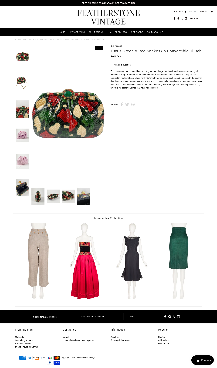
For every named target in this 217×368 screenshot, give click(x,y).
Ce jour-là (19, 336)
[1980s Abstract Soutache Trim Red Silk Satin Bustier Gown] (85, 298)
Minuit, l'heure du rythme (26, 346)
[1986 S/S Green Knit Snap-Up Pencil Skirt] (178, 298)
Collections (96, 32)
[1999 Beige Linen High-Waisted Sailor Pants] (38, 298)
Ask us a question (122, 64)
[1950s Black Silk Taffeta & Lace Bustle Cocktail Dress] (132, 298)
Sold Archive (155, 32)
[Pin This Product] (133, 104)
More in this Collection (108, 218)
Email (66, 336)
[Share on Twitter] (127, 104)
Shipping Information (120, 340)
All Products (118, 32)
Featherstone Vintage (86, 357)
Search (161, 336)
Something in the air (24, 340)
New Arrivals (77, 32)
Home (62, 32)
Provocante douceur (24, 343)
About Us (115, 336)
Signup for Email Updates (45, 316)
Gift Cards (136, 32)
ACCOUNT (179, 11)
